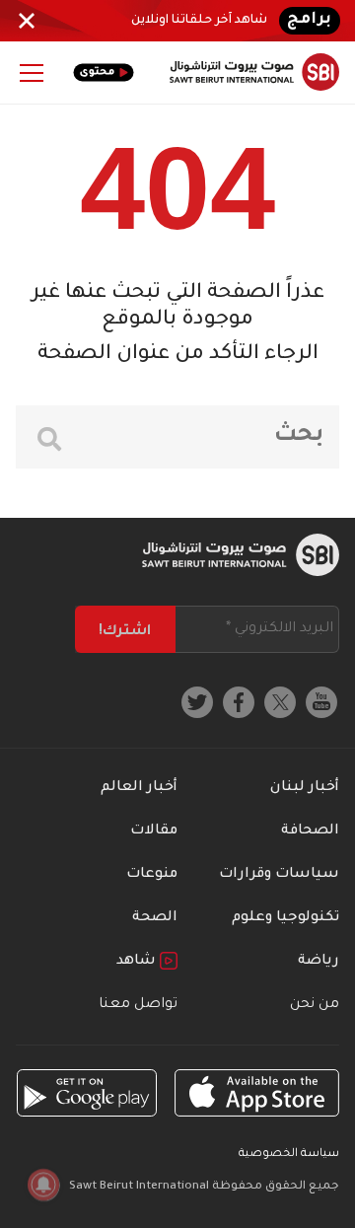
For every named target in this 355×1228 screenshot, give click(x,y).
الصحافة (310, 831)
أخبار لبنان (304, 788)
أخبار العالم (139, 788)
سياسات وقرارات (279, 875)
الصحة (155, 918)
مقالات (154, 831)
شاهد (138, 962)
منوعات (152, 875)
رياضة (318, 962)
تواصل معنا (138, 1005)
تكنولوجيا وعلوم (285, 918)
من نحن (314, 1005)
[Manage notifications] (43, 1184)
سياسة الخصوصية (289, 1154)
